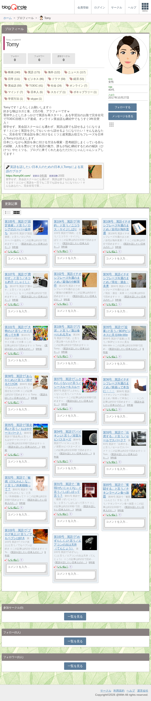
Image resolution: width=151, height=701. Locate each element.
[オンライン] (77, 85)
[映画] (13, 72)
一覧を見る (75, 616)
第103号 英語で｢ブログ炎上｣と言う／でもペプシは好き (18, 534)
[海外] (52, 72)
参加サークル (63, 58)
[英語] (32, 72)
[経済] (77, 79)
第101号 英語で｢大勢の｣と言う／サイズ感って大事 (18, 330)
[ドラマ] (57, 79)
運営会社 (142, 690)
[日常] (13, 79)
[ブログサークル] (14, 7)
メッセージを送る (122, 116)
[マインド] (14, 92)
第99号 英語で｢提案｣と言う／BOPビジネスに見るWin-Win (117, 330)
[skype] (34, 99)
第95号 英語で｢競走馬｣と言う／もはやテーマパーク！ (18, 428)
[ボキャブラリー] (83, 92)
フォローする (123, 107)
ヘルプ (131, 690)
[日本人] (35, 92)
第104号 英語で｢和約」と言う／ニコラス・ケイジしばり (67, 225)
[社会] (54, 85)
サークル (105, 690)
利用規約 (118, 690)
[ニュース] (75, 72)
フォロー (15, 58)
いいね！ (13, 251)
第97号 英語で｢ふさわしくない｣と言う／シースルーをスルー (67, 382)
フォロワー (39, 58)
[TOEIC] (35, 85)
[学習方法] (14, 99)
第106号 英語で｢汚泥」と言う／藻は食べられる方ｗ (67, 330)
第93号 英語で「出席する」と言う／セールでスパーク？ (116, 436)
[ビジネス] (34, 79)
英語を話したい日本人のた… (124, 349)
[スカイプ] (56, 92)
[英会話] (13, 85)
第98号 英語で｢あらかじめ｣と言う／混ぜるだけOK (18, 380)
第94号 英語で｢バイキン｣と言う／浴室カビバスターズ (67, 435)
